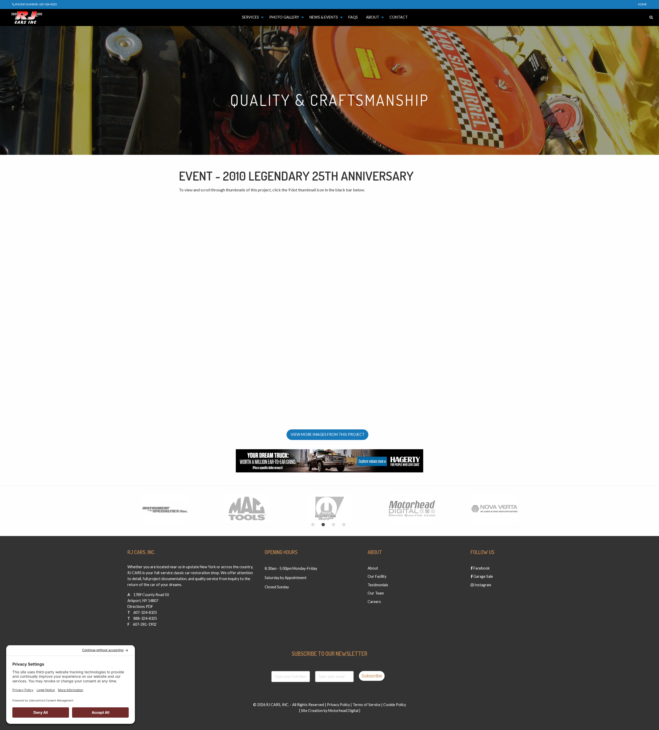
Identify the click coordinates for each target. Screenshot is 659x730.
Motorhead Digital (343, 710)
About (372, 17)
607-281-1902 (145, 624)
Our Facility (377, 576)
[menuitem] (251, 17)
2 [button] (323, 524)
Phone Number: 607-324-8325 (36, 4)
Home (642, 4)
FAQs (353, 17)
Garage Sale (483, 576)
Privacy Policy (338, 704)
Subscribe (371, 675)
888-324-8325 (145, 618)
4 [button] (343, 524)
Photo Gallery (284, 17)
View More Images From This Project (328, 434)
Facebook (481, 568)
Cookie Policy (394, 704)
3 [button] (333, 524)
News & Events (323, 17)
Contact (398, 17)
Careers (374, 601)
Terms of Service (366, 704)
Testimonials (378, 585)
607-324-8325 (145, 612)
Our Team (376, 593)
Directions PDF (140, 606)
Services (250, 17)
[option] (165, 508)
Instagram (482, 585)
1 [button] (312, 524)
